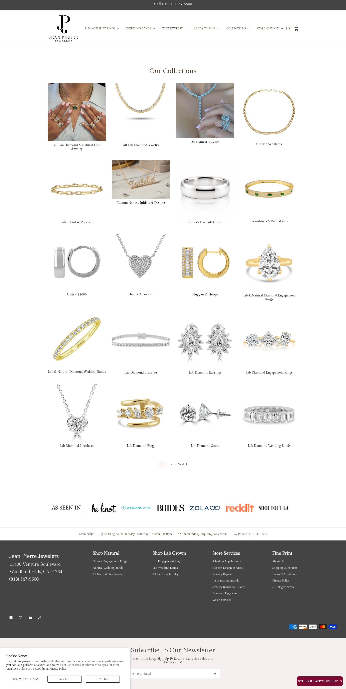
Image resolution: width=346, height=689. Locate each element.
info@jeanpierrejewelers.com (209, 534)
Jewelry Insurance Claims (228, 587)
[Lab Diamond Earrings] (205, 339)
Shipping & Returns (284, 567)
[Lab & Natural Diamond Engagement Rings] (269, 262)
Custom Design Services (227, 567)
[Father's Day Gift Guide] (205, 189)
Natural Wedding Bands (108, 567)
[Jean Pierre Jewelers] (63, 28)
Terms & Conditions (285, 574)
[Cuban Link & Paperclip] (77, 189)
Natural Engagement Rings (110, 561)
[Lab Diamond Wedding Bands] (269, 413)
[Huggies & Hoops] (205, 261)
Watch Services (221, 600)
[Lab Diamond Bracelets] (141, 339)
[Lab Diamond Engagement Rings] (269, 339)
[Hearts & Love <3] (141, 261)
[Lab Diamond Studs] (205, 413)
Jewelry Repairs (222, 574)
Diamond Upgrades (224, 593)
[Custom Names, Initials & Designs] (141, 179)
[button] (296, 29)
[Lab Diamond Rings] (141, 413)
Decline (102, 679)
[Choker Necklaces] (269, 111)
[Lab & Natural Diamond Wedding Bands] (77, 339)
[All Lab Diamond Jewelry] (141, 112)
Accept (64, 679)
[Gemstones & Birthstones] (269, 188)
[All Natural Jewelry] (205, 110)
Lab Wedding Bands (165, 567)
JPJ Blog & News (283, 587)
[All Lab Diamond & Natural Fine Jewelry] (77, 112)
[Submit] (215, 673)
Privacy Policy (57, 668)
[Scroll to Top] (339, 668)
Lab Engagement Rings (167, 561)
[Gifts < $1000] (77, 261)
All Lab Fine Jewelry (165, 574)
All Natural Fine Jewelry (108, 574)
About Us (278, 561)
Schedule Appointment (226, 561)
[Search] (288, 29)
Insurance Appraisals (225, 580)
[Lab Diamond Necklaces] (77, 413)
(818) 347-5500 (257, 534)
